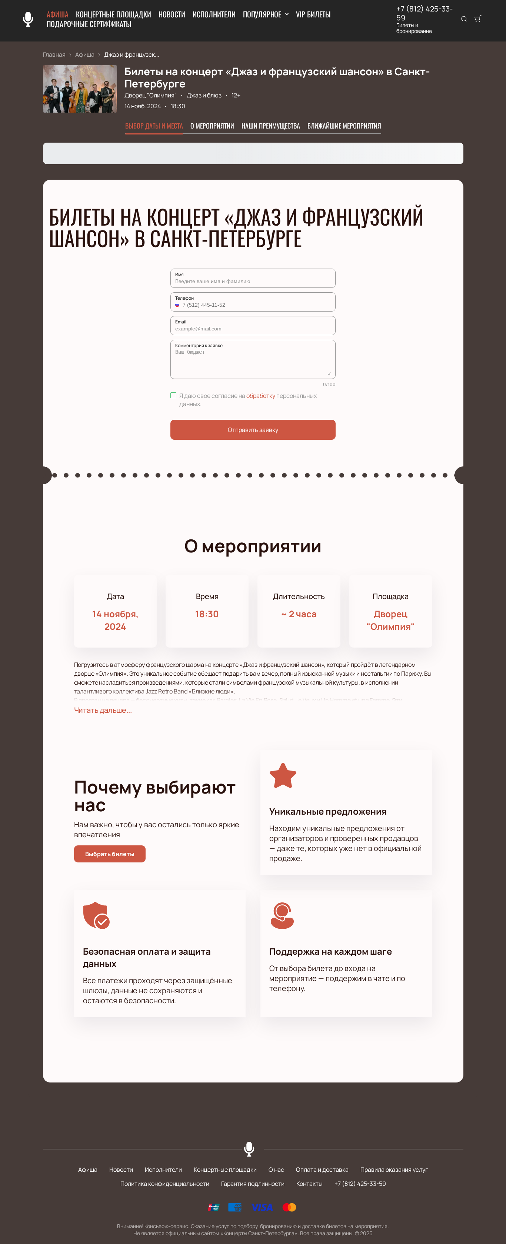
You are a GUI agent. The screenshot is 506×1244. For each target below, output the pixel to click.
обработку (260, 396)
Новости (172, 14)
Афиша (58, 14)
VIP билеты (313, 14)
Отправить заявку (253, 430)
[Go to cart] (477, 19)
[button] (178, 305)
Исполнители (214, 14)
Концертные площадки (113, 14)
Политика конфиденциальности (164, 1184)
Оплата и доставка (322, 1169)
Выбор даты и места (154, 126)
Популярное (262, 14)
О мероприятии (212, 126)
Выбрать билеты (109, 854)
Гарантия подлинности (252, 1184)
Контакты (309, 1184)
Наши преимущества (271, 126)
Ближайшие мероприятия (344, 126)
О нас (276, 1169)
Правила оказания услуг (394, 1169)
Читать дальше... (103, 710)
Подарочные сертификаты (89, 23)
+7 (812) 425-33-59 (424, 13)
